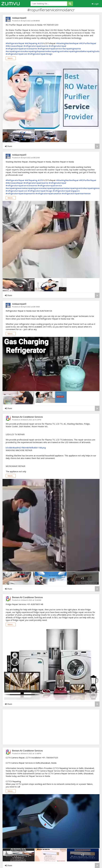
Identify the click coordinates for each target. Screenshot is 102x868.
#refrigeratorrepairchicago (40, 54)
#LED (40, 43)
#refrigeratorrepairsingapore (66, 190)
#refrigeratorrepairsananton (48, 193)
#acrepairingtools (91, 51)
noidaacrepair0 (19, 18)
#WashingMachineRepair (67, 43)
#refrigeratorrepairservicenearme (21, 48)
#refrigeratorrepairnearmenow (76, 193)
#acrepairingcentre (56, 51)
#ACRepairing (31, 43)
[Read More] (97, 146)
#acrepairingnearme (71, 48)
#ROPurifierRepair (87, 43)
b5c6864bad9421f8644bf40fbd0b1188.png (26, 447)
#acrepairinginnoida (74, 51)
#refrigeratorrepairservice (50, 48)
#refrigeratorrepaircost (16, 54)
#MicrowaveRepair (14, 46)
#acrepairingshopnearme (36, 51)
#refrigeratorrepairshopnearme (20, 193)
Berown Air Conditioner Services (27, 417)
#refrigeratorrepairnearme (36, 46)
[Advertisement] (30, 726)
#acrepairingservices (15, 51)
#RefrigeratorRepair (15, 43)
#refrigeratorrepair (57, 46)
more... (11, 58)
